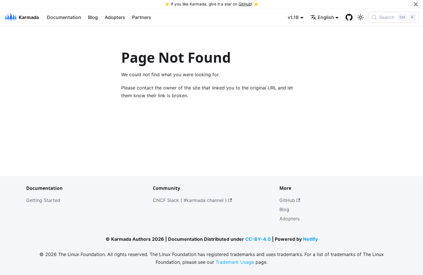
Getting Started (43, 200)
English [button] (326, 17)
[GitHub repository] (349, 17)
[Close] (416, 4)
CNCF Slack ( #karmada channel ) (190, 200)
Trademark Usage (235, 262)
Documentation (64, 17)
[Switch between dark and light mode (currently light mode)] (360, 17)
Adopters (115, 17)
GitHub (245, 4)
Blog (93, 17)
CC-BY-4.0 (258, 239)
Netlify (310, 239)
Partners (141, 17)
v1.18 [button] (293, 17)
